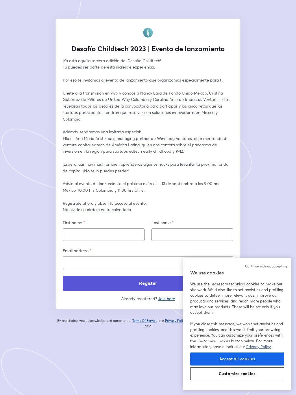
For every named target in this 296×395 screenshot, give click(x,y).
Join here (166, 298)
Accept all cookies (237, 358)
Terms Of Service (145, 321)
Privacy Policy (176, 321)
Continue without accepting (266, 266)
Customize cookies (237, 373)
